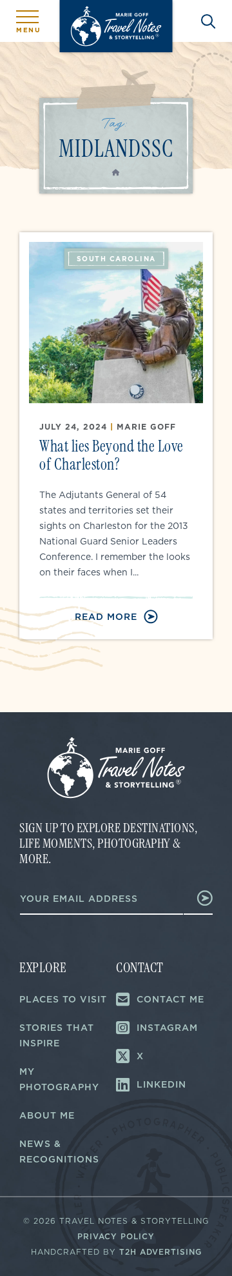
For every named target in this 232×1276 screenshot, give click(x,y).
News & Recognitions (59, 1151)
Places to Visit (63, 999)
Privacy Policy (116, 1236)
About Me (47, 1115)
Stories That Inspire (56, 1035)
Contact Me (170, 999)
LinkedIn (161, 1084)
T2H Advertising (160, 1251)
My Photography (59, 1079)
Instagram (167, 1027)
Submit (198, 897)
